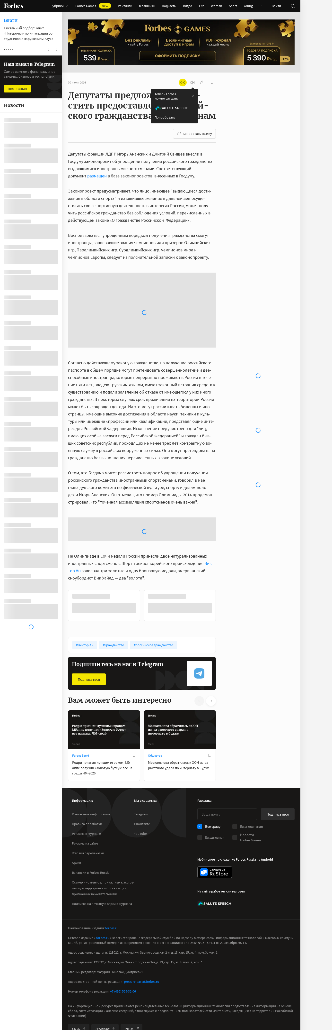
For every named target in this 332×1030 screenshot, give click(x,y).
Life (201, 6)
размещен (97, 176)
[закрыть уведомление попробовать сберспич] (193, 96)
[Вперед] (223, 515)
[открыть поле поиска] (293, 6)
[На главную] (13, 5)
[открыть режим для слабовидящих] (183, 82)
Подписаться (89, 588)
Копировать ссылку (197, 133)
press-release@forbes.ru (141, 945)
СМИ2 (76, 993)
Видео (187, 6)
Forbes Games (91, 6)
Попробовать (165, 117)
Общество (155, 665)
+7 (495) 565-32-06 (123, 955)
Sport (233, 6)
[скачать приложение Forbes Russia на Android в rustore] (214, 836)
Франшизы (147, 6)
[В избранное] (134, 665)
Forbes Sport (80, 665)
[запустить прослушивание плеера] (192, 82)
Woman (216, 6)
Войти (276, 6)
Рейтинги (125, 6)
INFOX (129, 993)
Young (248, 6)
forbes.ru (111, 892)
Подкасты (169, 6)
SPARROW (103, 993)
